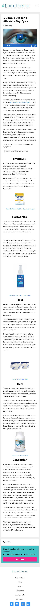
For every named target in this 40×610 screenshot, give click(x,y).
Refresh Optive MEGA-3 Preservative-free (20, 209)
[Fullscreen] (35, 45)
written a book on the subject (20, 102)
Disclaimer (20, 591)
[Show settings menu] (31, 45)
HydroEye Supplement (20, 455)
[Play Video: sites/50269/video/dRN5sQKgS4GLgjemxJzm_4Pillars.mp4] (20, 36)
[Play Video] (5, 45)
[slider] (18, 45)
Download (20, 559)
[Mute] (28, 45)
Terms (20, 582)
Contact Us (20, 599)
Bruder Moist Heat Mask (20, 379)
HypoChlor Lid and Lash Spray (20, 295)
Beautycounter (20, 595)
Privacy (20, 586)
